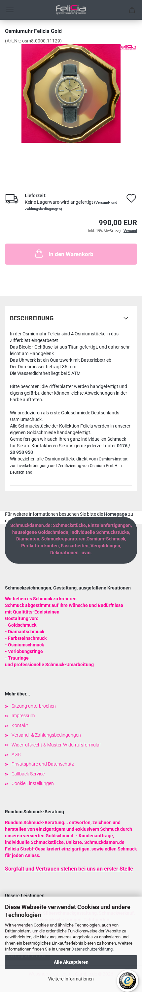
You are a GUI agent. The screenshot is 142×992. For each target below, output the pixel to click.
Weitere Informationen (71, 978)
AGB (16, 754)
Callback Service (28, 773)
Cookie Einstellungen (33, 783)
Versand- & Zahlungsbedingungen (46, 735)
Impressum (23, 715)
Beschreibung (31, 318)
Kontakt (20, 725)
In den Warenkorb (71, 254)
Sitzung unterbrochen (34, 706)
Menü (10, 10)
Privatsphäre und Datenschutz (43, 764)
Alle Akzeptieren (71, 962)
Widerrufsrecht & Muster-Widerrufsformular (56, 744)
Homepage (115, 514)
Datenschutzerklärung (92, 949)
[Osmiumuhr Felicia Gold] (71, 93)
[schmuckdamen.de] (71, 10)
